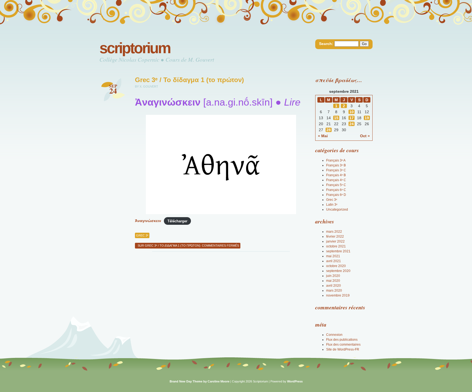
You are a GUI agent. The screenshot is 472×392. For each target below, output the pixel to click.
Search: (326, 43)
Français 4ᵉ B (336, 175)
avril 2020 (333, 286)
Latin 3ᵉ (331, 205)
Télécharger (177, 221)
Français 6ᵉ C (336, 190)
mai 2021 (333, 256)
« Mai (323, 136)
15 (336, 118)
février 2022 (335, 236)
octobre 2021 (336, 246)
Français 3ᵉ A (336, 160)
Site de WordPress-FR (342, 349)
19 (367, 118)
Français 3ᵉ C (336, 170)
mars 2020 (334, 290)
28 (328, 130)
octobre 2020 (336, 266)
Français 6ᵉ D (336, 195)
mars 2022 (334, 232)
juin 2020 (333, 276)
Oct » (365, 136)
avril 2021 (333, 261)
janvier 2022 (335, 241)
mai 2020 (333, 281)
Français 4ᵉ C (336, 180)
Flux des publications (342, 340)
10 (351, 112)
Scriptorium (134, 48)
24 (351, 124)
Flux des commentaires (343, 344)
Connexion (334, 335)
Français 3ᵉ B (336, 165)
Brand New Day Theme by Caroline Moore (199, 381)
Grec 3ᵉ (142, 235)
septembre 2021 (338, 251)
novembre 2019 (338, 295)
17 (351, 118)
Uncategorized (337, 209)
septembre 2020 (338, 271)
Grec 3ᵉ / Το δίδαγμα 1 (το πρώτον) (189, 79)
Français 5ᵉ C (336, 185)
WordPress (295, 381)
